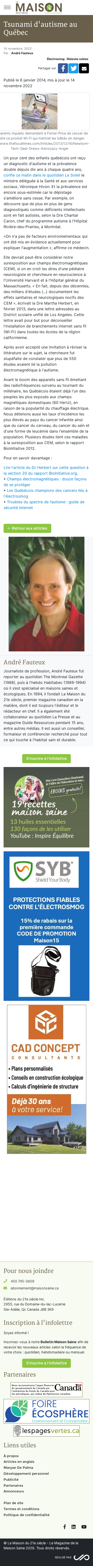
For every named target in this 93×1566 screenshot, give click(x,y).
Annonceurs (14, 1491)
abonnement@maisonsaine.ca (35, 1288)
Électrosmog (56, 59)
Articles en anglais (19, 1461)
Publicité (11, 1479)
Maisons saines (77, 59)
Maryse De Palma (18, 1467)
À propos (11, 1456)
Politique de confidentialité (27, 1515)
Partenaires (13, 1485)
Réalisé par (63, 1557)
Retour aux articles (29, 528)
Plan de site (13, 1503)
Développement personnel (26, 1473)
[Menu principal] (7, 7)
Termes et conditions (21, 1509)
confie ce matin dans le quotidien (42, 175)
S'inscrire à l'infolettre (46, 758)
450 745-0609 (22, 1281)
